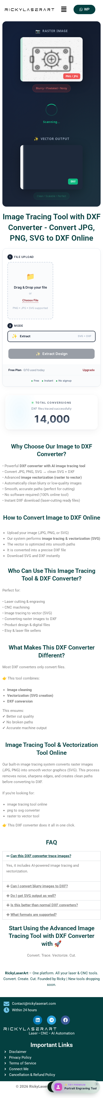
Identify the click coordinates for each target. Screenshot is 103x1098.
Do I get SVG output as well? (33, 896)
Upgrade (89, 370)
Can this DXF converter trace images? (41, 856)
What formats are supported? (34, 914)
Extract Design (52, 353)
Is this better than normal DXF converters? (44, 905)
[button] (64, 9)
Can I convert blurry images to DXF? (39, 886)
